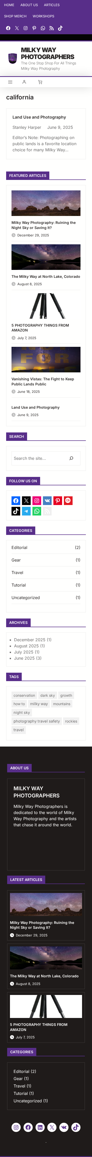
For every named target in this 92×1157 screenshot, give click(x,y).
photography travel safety (37, 721)
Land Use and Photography (39, 117)
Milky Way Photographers (47, 53)
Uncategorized (26, 597)
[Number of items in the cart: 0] (40, 82)
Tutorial (19, 585)
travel (19, 729)
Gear (16, 560)
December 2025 (29, 639)
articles (52, 5)
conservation (24, 695)
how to (19, 704)
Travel (17, 572)
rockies (71, 721)
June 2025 (24, 658)
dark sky (47, 695)
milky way (39, 703)
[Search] (71, 458)
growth (66, 695)
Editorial (19, 547)
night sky (22, 712)
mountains (61, 704)
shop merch (15, 16)
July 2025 (23, 652)
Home (9, 5)
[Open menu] (10, 82)
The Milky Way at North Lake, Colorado (46, 276)
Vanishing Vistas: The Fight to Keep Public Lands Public (43, 381)
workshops (43, 16)
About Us (29, 5)
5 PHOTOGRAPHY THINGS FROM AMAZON (40, 328)
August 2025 (26, 645)
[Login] (24, 82)
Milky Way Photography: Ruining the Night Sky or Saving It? (44, 225)
